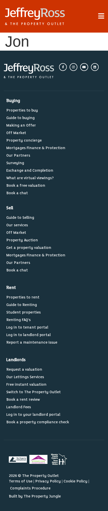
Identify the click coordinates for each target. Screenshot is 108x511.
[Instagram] (73, 67)
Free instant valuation (26, 384)
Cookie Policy (75, 481)
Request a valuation (24, 369)
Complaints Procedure (30, 488)
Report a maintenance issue (31, 342)
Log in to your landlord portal (33, 415)
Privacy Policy (48, 481)
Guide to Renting (21, 305)
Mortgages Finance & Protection (35, 148)
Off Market (16, 133)
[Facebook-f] (63, 67)
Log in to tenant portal (27, 327)
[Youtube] (84, 67)
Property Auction (22, 240)
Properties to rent (22, 297)
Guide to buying (20, 118)
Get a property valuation (28, 248)
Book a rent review (23, 399)
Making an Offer (21, 125)
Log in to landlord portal (28, 335)
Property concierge (24, 140)
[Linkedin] (95, 67)
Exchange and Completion (29, 170)
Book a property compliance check (37, 422)
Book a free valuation (25, 185)
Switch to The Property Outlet (33, 392)
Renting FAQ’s (18, 320)
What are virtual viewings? (30, 178)
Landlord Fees (18, 407)
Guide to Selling (20, 218)
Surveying (15, 163)
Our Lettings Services (25, 377)
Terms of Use (20, 481)
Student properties (23, 312)
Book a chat (17, 193)
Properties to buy (22, 110)
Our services (17, 225)
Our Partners (18, 155)
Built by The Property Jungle (35, 496)
